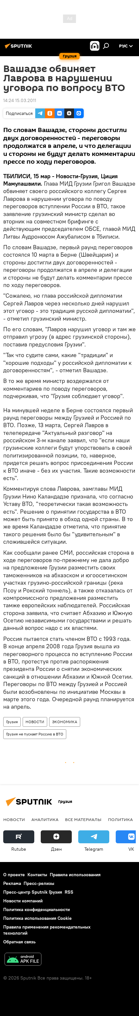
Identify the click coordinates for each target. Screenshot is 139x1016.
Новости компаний (23, 901)
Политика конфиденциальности (36, 909)
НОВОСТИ (35, 721)
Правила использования (75, 874)
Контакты (37, 874)
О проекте (14, 874)
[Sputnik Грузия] (19, 48)
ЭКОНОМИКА (64, 721)
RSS (69, 892)
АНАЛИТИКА (45, 819)
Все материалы (83, 819)
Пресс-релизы (39, 883)
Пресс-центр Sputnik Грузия (32, 892)
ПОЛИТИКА (120, 819)
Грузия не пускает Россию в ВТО (34, 734)
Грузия (12, 721)
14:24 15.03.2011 (19, 100)
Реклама (12, 883)
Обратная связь (19, 942)
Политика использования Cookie (37, 918)
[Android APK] (23, 960)
